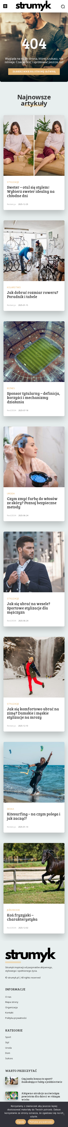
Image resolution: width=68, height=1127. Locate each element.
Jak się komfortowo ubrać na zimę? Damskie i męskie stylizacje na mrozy (33, 713)
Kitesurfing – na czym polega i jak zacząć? (33, 816)
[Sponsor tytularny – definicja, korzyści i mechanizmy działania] (34, 351)
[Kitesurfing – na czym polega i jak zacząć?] (34, 772)
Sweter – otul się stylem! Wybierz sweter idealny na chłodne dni (31, 191)
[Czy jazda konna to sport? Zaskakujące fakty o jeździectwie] (11, 1081)
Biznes (11, 388)
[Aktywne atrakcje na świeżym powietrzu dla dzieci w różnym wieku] (11, 1096)
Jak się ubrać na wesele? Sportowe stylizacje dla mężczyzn (28, 607)
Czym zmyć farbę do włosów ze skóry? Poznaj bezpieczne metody (32, 502)
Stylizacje (13, 182)
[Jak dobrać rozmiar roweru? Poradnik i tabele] (34, 250)
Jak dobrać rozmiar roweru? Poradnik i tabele (32, 294)
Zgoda (20, 1121)
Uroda (11, 493)
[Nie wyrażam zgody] (63, 1114)
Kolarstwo (14, 287)
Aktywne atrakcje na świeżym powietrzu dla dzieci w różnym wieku (40, 1096)
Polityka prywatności (41, 1121)
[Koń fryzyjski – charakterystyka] (34, 873)
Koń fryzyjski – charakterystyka (22, 917)
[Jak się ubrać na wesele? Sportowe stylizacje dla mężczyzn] (34, 562)
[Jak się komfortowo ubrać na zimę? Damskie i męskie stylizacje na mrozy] (34, 667)
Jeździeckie (13, 910)
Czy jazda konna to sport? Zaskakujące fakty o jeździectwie (41, 1080)
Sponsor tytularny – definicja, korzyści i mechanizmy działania (33, 397)
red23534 (11, 410)
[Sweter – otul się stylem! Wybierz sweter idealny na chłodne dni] (34, 145)
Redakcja (11, 204)
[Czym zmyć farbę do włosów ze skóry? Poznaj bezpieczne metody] (34, 457)
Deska (10, 809)
